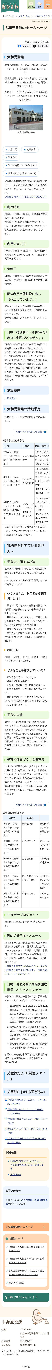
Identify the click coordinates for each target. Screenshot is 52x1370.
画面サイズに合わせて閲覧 (28, 432)
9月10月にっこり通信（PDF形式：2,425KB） (27, 1131)
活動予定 (12, 157)
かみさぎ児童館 (16, 1282)
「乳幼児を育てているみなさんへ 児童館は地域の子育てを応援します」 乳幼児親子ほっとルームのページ (26, 970)
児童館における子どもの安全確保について (26, 197)
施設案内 (31, 149)
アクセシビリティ (11, 1354)
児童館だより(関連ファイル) (22, 173)
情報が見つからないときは (23, 1297)
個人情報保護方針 (26, 1351)
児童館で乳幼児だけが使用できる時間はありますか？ (26, 1260)
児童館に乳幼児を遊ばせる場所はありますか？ (26, 1248)
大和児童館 (10, 398)
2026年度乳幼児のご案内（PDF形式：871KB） (27, 1121)
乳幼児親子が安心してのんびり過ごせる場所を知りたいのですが (26, 1272)
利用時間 (12, 149)
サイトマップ (43, 1351)
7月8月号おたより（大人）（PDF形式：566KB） (25, 1111)
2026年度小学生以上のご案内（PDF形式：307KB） (26, 1140)
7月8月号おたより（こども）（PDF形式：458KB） (26, 1102)
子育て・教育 (24, 16)
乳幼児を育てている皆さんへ (22, 165)
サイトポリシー (8, 1351)
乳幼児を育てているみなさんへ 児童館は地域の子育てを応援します (27, 1165)
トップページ (8, 16)
